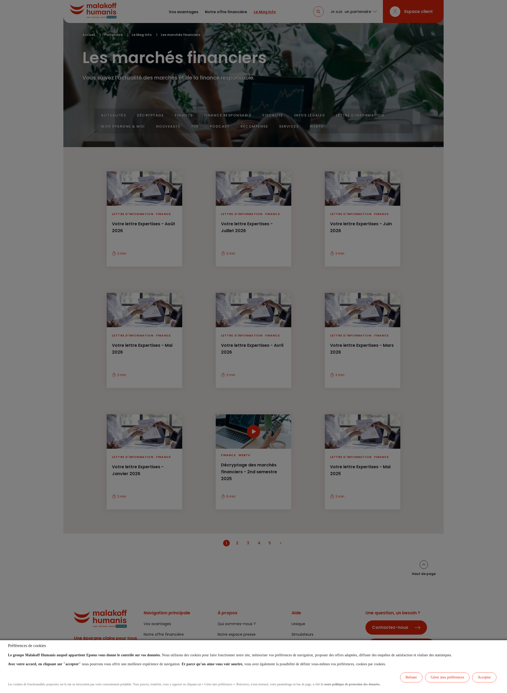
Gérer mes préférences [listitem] (447, 677)
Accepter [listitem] (484, 677)
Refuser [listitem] (411, 677)
